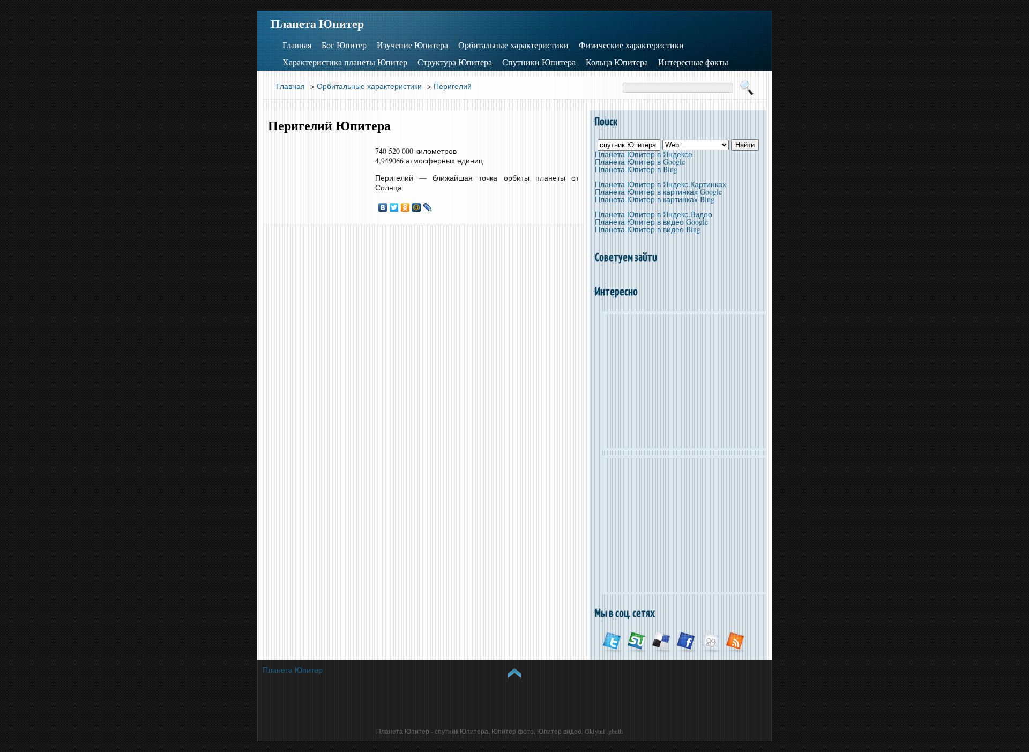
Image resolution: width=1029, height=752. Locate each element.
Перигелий (453, 86)
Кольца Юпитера (617, 62)
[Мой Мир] (416, 207)
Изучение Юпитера (412, 45)
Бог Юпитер (344, 45)
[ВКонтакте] (383, 207)
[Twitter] (394, 207)
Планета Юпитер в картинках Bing (654, 199)
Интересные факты (693, 62)
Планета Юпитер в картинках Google (658, 192)
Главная (296, 45)
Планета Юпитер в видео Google (651, 222)
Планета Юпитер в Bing (636, 169)
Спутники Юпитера (539, 62)
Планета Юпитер (317, 23)
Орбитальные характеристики (513, 45)
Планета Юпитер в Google (640, 162)
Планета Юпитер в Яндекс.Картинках (660, 184)
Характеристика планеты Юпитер (344, 62)
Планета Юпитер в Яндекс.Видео (653, 214)
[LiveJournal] (428, 207)
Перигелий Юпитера (329, 125)
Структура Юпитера (454, 62)
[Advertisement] (316, 179)
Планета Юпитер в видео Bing (647, 229)
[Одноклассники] (405, 207)
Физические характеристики (631, 45)
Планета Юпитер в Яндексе (643, 154)
